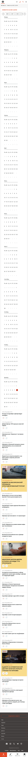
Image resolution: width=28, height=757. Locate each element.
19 (14, 33)
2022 (17, 14)
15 (6, 33)
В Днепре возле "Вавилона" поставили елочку (12, 434)
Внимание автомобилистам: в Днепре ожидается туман (12, 535)
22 (6, 38)
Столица (6, 750)
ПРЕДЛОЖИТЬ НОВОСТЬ (14, 716)
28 (4, 42)
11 (12, 29)
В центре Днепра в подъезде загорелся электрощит (12, 680)
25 (12, 38)
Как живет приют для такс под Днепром (13, 633)
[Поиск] (23, 2)
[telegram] (17, 744)
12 (14, 29)
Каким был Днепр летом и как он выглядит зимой (11, 624)
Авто (19, 750)
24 (10, 38)
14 (4, 33)
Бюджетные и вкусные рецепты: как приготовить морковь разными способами (12, 457)
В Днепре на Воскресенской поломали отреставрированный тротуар (13, 484)
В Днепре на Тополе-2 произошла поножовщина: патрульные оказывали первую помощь (13, 585)
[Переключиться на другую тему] (20, 2)
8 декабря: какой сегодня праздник (12, 614)
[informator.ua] (3, 2)
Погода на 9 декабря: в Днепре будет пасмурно (12, 414)
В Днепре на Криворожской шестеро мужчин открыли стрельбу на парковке (12, 668)
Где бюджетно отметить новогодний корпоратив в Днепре (12, 690)
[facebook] (6, 744)
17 (10, 33)
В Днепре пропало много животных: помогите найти (12, 605)
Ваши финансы (13, 750)
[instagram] (10, 744)
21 (4, 38)
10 (10, 29)
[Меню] (26, 2)
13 (16, 29)
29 (6, 42)
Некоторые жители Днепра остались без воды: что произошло (12, 561)
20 (16, 33)
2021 (12, 14)
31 (10, 42)
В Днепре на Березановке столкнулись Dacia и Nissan (12, 642)
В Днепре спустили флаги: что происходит (13, 515)
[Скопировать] (6, 418)
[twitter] (14, 744)
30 (8, 42)
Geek (22, 750)
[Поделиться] (3, 418)
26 (14, 38)
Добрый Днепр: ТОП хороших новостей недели (13, 424)
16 (8, 33)
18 (12, 33)
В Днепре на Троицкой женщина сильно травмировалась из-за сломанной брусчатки (13, 446)
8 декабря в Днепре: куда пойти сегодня (13, 596)
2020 (7, 14)
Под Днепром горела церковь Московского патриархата (14, 506)
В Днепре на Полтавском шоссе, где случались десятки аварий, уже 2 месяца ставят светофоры (13, 702)
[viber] (21, 744)
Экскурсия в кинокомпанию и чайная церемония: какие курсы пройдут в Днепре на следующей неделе (14, 574)
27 (16, 38)
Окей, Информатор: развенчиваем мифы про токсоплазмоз (13, 525)
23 (8, 38)
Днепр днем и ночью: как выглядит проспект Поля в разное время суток (12, 496)
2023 (22, 14)
